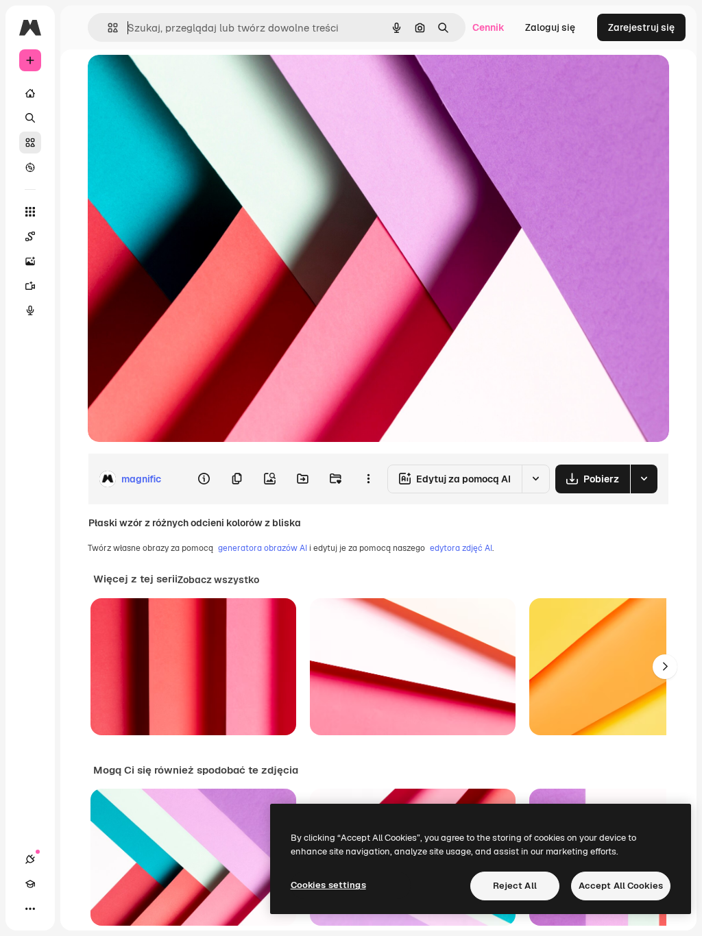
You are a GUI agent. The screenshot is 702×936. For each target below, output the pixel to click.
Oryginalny (182, 80)
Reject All (515, 885)
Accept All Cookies (621, 885)
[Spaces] (30, 236)
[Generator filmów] (30, 286)
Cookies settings (328, 885)
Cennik (488, 27)
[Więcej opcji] (368, 479)
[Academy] (30, 884)
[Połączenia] (30, 859)
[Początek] (30, 93)
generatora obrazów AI (262, 548)
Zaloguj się (550, 27)
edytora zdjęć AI (461, 548)
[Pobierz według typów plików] (643, 479)
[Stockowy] (30, 142)
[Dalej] (665, 666)
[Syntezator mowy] (30, 310)
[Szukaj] (30, 118)
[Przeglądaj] (30, 167)
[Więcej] (30, 909)
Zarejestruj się (641, 27)
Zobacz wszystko (218, 580)
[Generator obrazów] (30, 261)
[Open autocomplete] (107, 28)
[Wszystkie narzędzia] (30, 212)
